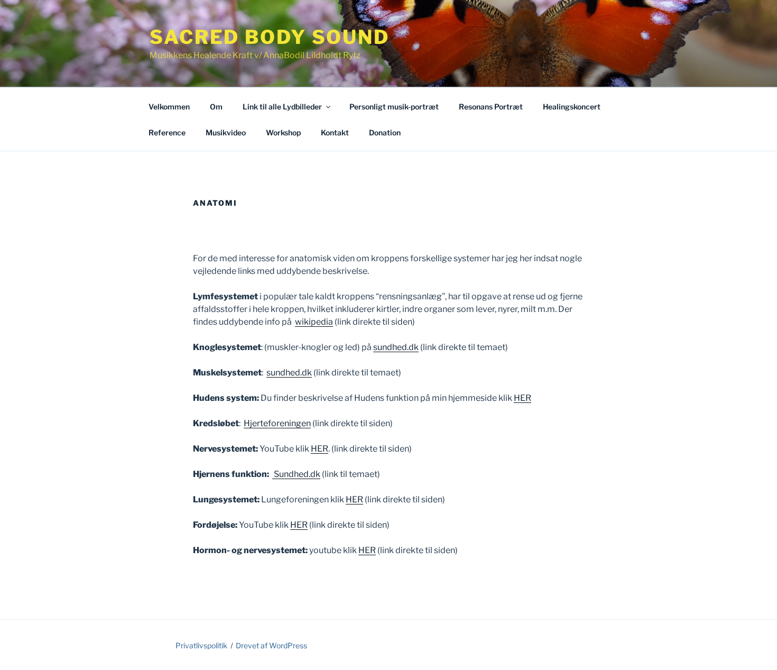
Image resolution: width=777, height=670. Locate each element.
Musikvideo (226, 132)
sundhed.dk (396, 347)
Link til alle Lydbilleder (282, 106)
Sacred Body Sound (270, 37)
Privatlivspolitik (201, 645)
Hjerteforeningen (277, 423)
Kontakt (335, 132)
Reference (167, 132)
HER (522, 398)
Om (216, 106)
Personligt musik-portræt (394, 106)
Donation (385, 132)
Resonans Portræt (491, 106)
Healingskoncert (571, 106)
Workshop (283, 132)
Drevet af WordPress (271, 645)
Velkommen (169, 106)
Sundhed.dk (296, 474)
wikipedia (314, 322)
